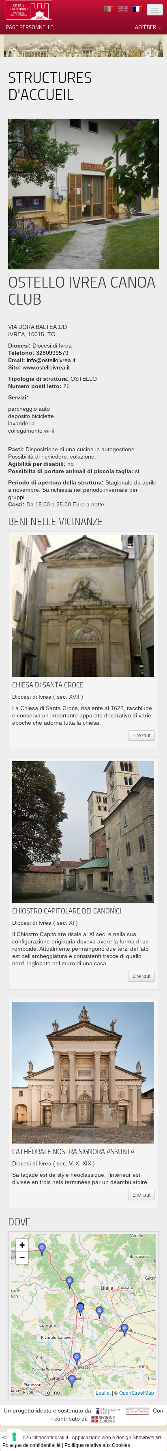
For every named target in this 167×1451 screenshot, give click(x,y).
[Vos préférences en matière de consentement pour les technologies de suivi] (14, 1437)
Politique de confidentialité (31, 1445)
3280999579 (52, 353)
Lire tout (141, 735)
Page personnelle (29, 27)
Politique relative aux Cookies (97, 1445)
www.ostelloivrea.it (46, 367)
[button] (80, 1309)
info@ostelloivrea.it (51, 360)
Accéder (146, 27)
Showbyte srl (147, 1437)
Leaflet (103, 1392)
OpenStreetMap (136, 1392)
